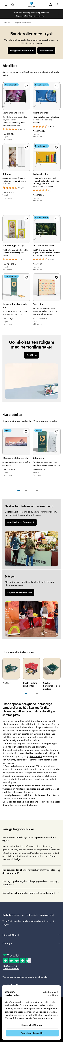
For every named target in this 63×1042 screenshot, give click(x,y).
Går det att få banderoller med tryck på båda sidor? (28, 893)
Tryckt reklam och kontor (30, 684)
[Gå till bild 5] (33, 491)
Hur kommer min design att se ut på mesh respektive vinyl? (29, 839)
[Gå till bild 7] (41, 491)
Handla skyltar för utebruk (20, 522)
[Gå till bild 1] (18, 491)
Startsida (6, 22)
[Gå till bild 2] (22, 491)
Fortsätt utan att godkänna (50, 993)
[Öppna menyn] (5, 5)
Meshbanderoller (33, 753)
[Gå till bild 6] (37, 491)
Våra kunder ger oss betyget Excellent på (24, 977)
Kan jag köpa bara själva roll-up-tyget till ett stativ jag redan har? (29, 883)
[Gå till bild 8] (44, 491)
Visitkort (6, 682)
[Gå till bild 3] (26, 491)
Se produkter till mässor (19, 592)
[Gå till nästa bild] (59, 14)
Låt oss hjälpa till (11, 935)
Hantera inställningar (32, 1025)
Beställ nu (32, 355)
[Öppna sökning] (12, 4)
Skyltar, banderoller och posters (51, 685)
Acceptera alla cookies (32, 1033)
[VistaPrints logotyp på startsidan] (31, 5)
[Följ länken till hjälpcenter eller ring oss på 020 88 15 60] (50, 4)
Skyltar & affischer (23, 22)
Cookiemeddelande (42, 1018)
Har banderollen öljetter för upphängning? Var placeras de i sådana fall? (31, 871)
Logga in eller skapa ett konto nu (30, 16)
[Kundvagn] (57, 4)
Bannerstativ (46, 50)
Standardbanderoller (12, 750)
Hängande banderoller (22, 50)
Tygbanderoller (34, 756)
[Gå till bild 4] (29, 491)
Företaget (7, 943)
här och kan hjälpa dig (29, 921)
